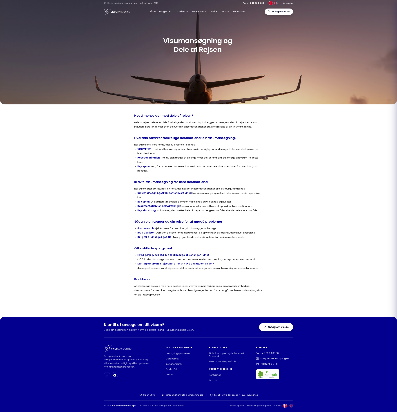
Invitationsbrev (174, 364)
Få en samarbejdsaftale (222, 361)
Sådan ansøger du (160, 11)
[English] (276, 3)
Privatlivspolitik (236, 405)
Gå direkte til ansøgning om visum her (160, 307)
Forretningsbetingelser (259, 405)
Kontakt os (239, 11)
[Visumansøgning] (117, 12)
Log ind (289, 3)
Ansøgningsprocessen (178, 353)
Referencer (198, 11)
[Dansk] (271, 3)
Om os (225, 11)
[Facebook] (115, 375)
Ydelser (181, 11)
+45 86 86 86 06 (255, 3)
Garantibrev (172, 358)
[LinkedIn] (107, 375)
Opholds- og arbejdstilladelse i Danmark (226, 355)
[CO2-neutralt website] (267, 374)
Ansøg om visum (278, 327)
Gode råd (171, 369)
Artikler (214, 11)
